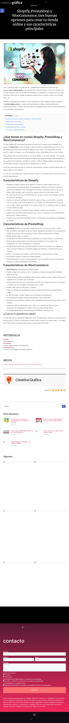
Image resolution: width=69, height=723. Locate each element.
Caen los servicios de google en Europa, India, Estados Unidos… (53, 419)
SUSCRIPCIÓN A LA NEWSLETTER (14, 683)
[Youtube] (34, 715)
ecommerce (33, 5)
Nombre (6, 651)
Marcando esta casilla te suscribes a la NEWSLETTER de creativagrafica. (28, 685)
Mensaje (6, 662)
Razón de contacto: (9, 673)
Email (37, 657)
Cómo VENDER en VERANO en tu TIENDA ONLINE (21, 442)
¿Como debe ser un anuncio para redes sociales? (53, 431)
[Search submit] (64, 406)
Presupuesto (9, 677)
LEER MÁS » (13, 424)
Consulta (7, 675)
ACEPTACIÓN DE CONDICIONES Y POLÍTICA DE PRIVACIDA (22, 679)
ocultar (16, 115)
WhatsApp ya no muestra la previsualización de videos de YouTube (20, 420)
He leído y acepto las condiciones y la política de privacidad (24, 681)
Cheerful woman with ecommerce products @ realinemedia (22, 364)
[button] (46, 2)
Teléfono (6, 657)
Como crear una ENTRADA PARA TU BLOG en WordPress (22, 431)
